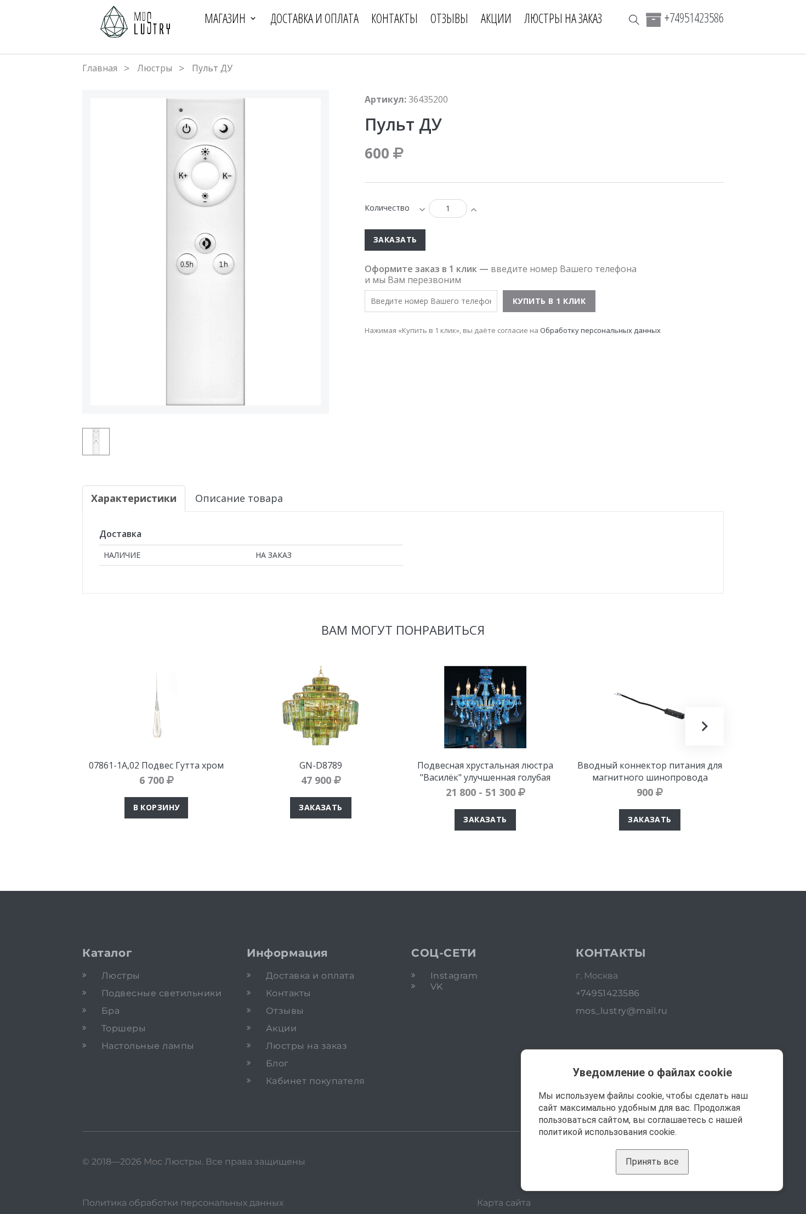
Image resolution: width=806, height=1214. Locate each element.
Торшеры (123, 1028)
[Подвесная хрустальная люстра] (485, 707)
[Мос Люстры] (135, 23)
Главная (99, 68)
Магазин (225, 18)
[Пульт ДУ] (96, 441)
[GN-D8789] (321, 707)
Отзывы (449, 18)
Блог (277, 1063)
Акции (496, 18)
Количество (387, 207)
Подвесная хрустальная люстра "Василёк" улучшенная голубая (485, 771)
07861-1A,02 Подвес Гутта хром (156, 765)
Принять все (652, 1161)
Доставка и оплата (314, 18)
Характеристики (134, 498)
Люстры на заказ (563, 18)
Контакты (394, 18)
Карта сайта (504, 1203)
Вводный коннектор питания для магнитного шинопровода (649, 771)
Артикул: (385, 99)
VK (436, 986)
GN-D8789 (320, 765)
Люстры (154, 68)
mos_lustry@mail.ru (622, 1011)
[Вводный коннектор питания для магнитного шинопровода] (650, 707)
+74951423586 (694, 17)
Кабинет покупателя (315, 1081)
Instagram (454, 975)
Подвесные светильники (161, 993)
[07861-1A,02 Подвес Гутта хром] (156, 707)
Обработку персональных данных (600, 330)
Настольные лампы (148, 1046)
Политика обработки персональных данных (182, 1203)
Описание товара (239, 498)
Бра (110, 1011)
